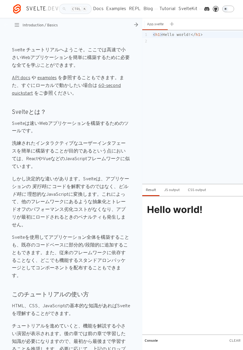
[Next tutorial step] (136, 25)
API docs (21, 78)
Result (151, 190)
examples (47, 78)
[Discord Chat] (207, 9)
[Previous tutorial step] (6, 25)
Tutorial (167, 9)
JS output (172, 190)
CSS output (197, 190)
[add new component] (173, 24)
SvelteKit (187, 9)
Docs (98, 9)
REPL (134, 9)
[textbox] (197, 107)
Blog (148, 9)
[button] (155, 24)
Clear (235, 341)
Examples (116, 9)
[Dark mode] (228, 9)
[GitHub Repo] (216, 9)
